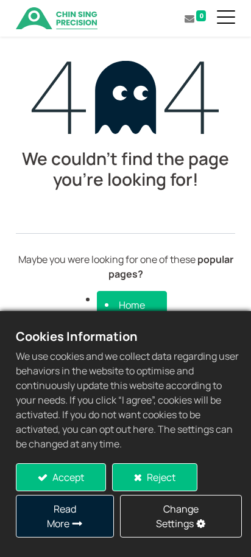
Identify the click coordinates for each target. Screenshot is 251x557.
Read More (61, 516)
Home (132, 305)
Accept (67, 477)
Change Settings (177, 516)
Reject (160, 477)
